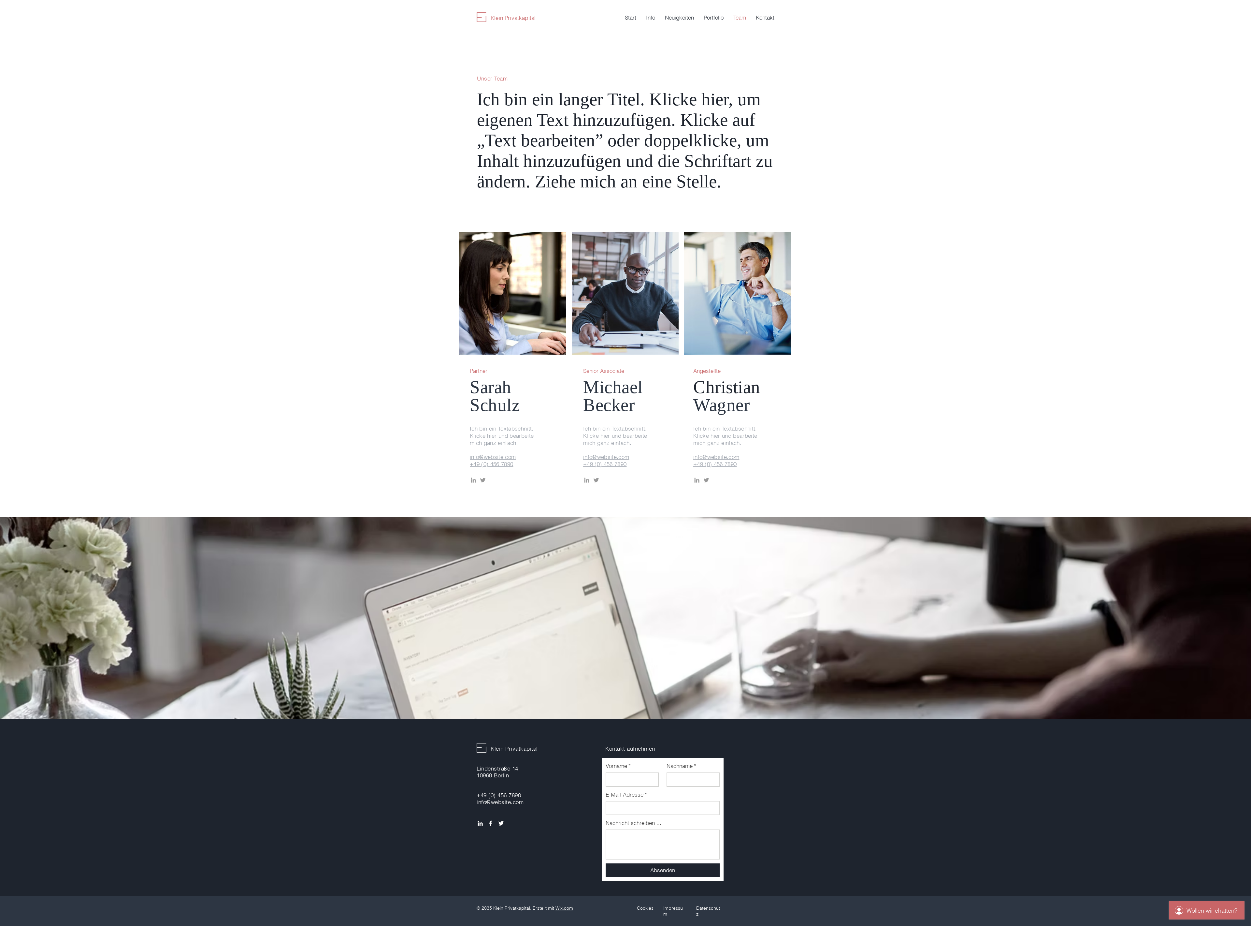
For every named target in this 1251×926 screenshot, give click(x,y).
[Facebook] (490, 823)
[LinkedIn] (473, 480)
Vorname (618, 765)
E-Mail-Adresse (626, 794)
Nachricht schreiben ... (633, 822)
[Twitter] (482, 480)
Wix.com (564, 908)
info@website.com (493, 456)
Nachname (681, 765)
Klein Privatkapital (513, 17)
